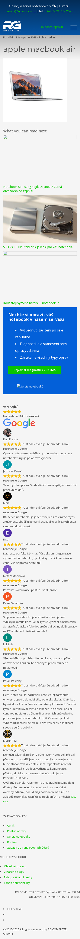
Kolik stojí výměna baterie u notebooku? (31, 303)
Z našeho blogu (14, 872)
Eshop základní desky (18, 877)
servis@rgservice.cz (21, 11)
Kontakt (12, 842)
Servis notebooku (18, 836)
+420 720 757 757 (58, 11)
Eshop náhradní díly (17, 883)
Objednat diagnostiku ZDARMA (34, 370)
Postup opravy (16, 831)
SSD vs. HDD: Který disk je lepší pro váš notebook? (38, 247)
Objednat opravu (15, 866)
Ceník (11, 825)
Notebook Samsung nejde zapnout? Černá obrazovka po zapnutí (32, 189)
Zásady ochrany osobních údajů (28, 847)
